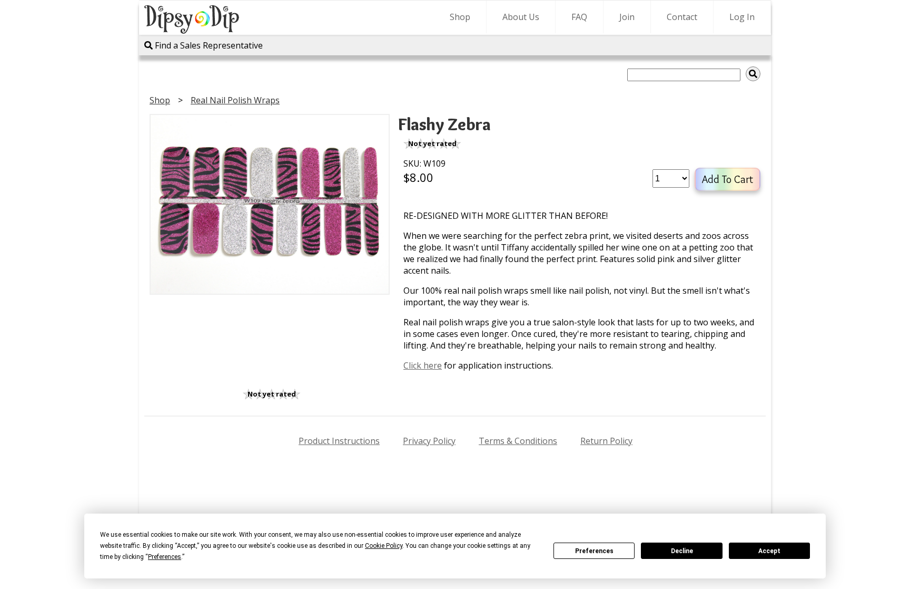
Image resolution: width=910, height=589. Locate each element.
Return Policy (606, 441)
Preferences (594, 551)
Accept (769, 551)
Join (627, 17)
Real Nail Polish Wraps (235, 100)
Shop (460, 17)
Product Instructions (339, 441)
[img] (753, 73)
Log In (742, 17)
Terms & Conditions (518, 441)
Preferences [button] (164, 557)
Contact (682, 17)
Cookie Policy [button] (383, 545)
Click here (422, 365)
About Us (520, 17)
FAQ (579, 17)
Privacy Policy (429, 441)
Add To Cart (727, 179)
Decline (682, 551)
